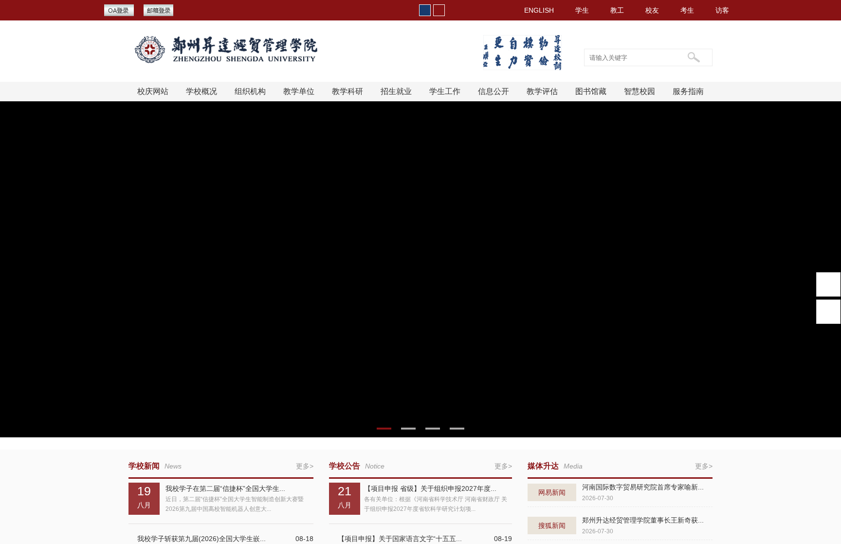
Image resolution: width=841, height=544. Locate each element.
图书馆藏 (590, 91)
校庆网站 (152, 91)
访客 (722, 10)
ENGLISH (539, 10)
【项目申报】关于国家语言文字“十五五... (400, 539)
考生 (687, 10)
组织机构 (250, 91)
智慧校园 (639, 91)
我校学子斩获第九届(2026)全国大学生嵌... (201, 539)
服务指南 (688, 91)
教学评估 (542, 91)
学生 (582, 10)
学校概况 (201, 91)
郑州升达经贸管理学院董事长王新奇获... (643, 520)
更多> (304, 466)
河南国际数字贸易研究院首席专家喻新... (643, 487)
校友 (652, 10)
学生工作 (444, 91)
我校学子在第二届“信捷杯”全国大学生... (225, 488)
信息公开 (493, 91)
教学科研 (347, 91)
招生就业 (396, 91)
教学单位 (298, 91)
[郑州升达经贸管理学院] (233, 49)
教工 (617, 10)
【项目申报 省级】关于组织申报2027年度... (430, 488)
